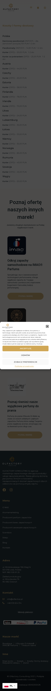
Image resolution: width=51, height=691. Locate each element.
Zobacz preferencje (25, 362)
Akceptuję (25, 348)
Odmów (25, 355)
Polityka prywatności (24, 366)
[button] (47, 326)
